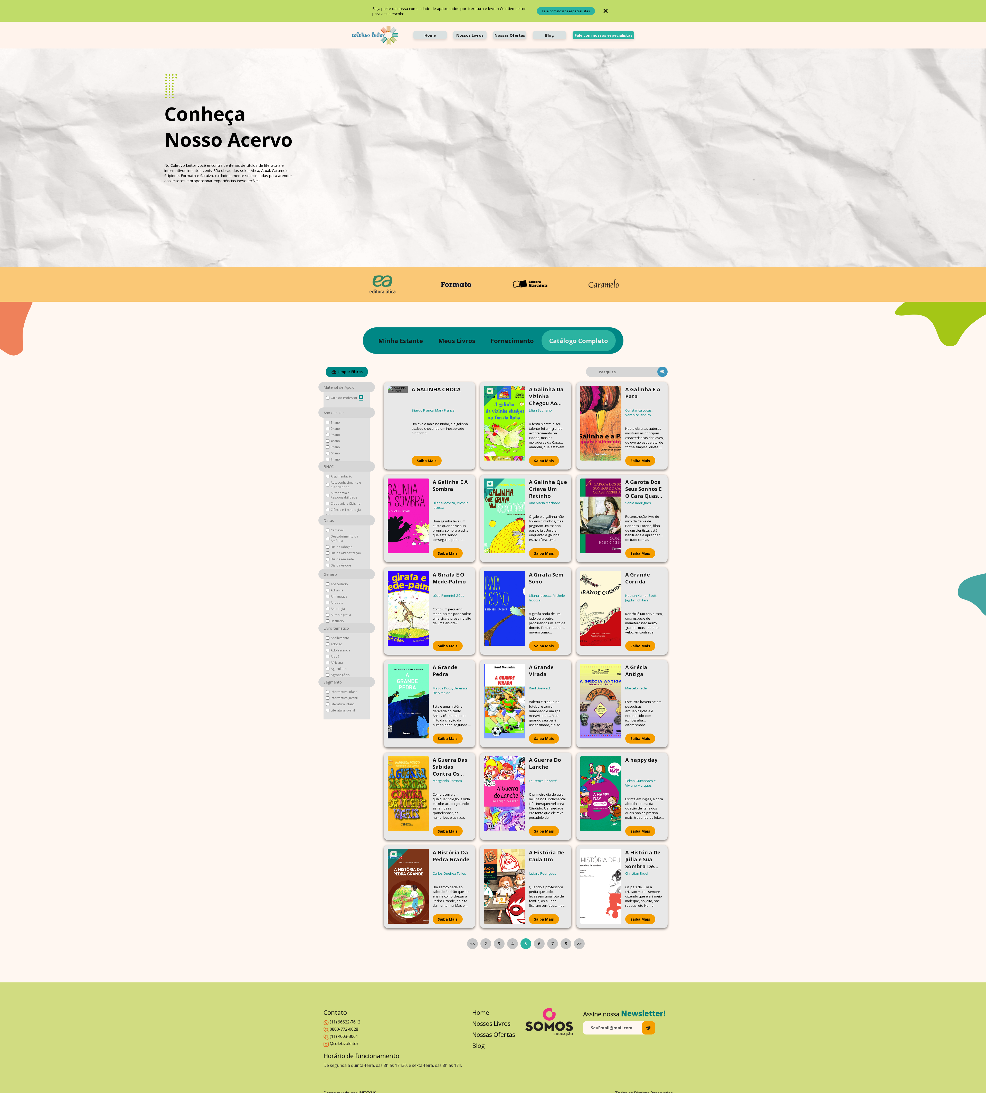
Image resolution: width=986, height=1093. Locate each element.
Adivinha (337, 590)
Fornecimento (512, 340)
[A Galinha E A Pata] (600, 426)
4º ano (335, 441)
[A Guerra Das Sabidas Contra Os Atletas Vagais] (408, 796)
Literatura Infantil (343, 704)
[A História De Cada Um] (504, 886)
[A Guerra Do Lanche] (504, 796)
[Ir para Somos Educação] (549, 1022)
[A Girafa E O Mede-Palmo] (408, 611)
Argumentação (341, 476)
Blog (549, 35)
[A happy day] (600, 796)
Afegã (335, 656)
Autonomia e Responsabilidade (344, 495)
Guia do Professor (344, 398)
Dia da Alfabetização (346, 553)
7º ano (335, 459)
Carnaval (337, 530)
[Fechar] (606, 11)
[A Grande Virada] (504, 704)
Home (430, 35)
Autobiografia (341, 615)
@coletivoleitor (344, 1043)
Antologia (338, 609)
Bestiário (337, 621)
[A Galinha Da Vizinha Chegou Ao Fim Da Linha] (504, 426)
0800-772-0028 (344, 1029)
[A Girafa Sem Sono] (504, 611)
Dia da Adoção (342, 547)
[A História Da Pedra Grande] (408, 886)
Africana (337, 662)
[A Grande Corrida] (600, 611)
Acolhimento (340, 638)
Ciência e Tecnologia (346, 510)
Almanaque (339, 596)
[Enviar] (648, 1028)
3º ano (335, 435)
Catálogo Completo (578, 340)
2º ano (335, 428)
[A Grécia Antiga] (600, 704)
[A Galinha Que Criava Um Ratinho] (504, 518)
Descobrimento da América (344, 538)
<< (472, 943)
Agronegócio (340, 675)
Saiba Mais (427, 460)
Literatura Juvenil (343, 710)
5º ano (335, 447)
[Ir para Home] (375, 35)
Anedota (337, 602)
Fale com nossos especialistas (566, 11)
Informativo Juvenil (344, 698)
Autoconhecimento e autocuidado (346, 484)
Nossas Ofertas (510, 35)
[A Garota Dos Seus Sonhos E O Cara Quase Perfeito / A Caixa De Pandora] (600, 518)
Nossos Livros (469, 35)
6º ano (335, 453)
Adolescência (340, 650)
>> (579, 943)
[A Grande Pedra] (408, 704)
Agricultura (339, 669)
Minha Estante (400, 340)
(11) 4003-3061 (344, 1036)
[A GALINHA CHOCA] (398, 426)
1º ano (335, 422)
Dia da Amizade (342, 559)
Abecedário (339, 584)
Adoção (336, 644)
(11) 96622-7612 (345, 1022)
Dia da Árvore (341, 565)
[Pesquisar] (662, 372)
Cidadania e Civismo (346, 503)
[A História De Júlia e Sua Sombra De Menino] (600, 886)
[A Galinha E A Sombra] (408, 518)
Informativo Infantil (344, 692)
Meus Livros (456, 340)
